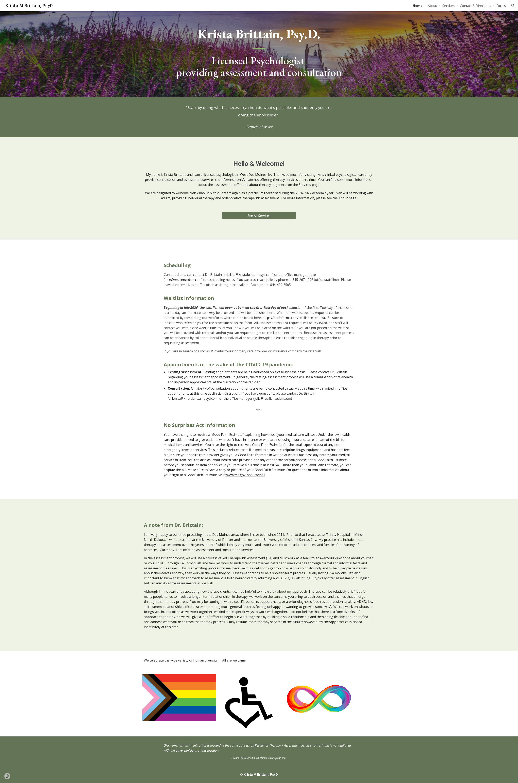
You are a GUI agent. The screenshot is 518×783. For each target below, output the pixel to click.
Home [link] (417, 5)
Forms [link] (501, 5)
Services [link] (448, 5)
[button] (513, 6)
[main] (259, 54)
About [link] (432, 5)
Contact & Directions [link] (475, 5)
